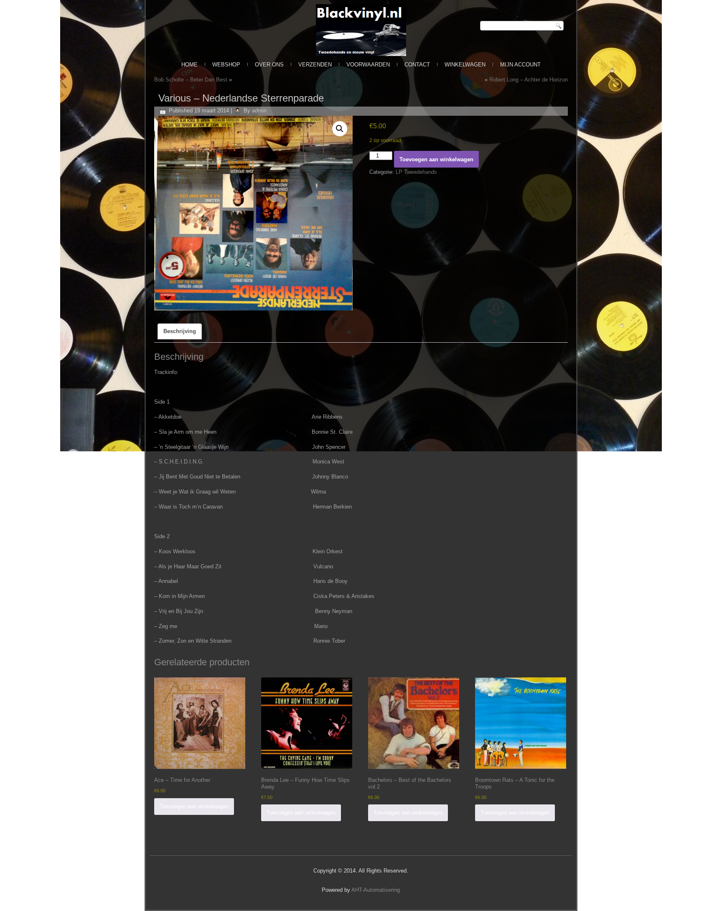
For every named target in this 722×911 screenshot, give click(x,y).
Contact (417, 64)
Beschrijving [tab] (179, 331)
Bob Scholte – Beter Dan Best (190, 79)
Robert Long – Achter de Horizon (528, 79)
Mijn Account (520, 64)
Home (189, 64)
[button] (339, 128)
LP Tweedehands (416, 172)
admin (259, 110)
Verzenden (315, 64)
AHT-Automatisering (375, 890)
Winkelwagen (465, 64)
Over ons (269, 64)
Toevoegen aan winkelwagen (436, 159)
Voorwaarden (368, 64)
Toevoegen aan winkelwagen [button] (194, 806)
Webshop (226, 64)
